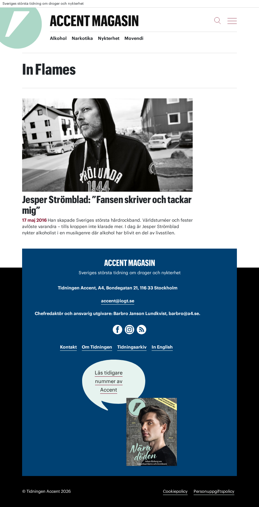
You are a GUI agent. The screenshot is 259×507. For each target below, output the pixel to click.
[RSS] (141, 329)
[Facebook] (117, 329)
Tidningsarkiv (132, 347)
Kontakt (68, 347)
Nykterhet (108, 38)
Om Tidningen (97, 347)
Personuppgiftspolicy (214, 491)
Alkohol (58, 38)
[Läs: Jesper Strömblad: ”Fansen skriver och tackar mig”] (107, 145)
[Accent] (129, 262)
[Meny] (232, 21)
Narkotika (82, 38)
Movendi (133, 38)
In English (162, 347)
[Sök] (217, 20)
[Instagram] (129, 329)
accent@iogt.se (117, 301)
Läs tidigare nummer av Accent (109, 381)
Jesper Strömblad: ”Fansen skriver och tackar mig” (107, 205)
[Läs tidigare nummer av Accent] (151, 432)
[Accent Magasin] (94, 21)
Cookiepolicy (175, 491)
